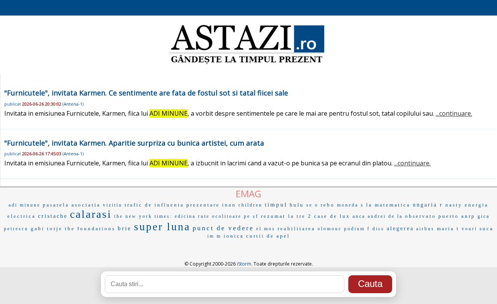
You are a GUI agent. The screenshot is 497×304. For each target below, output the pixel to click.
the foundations (90, 228)
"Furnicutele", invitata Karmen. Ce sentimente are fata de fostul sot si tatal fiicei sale (146, 92)
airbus (425, 228)
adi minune (24, 205)
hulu (297, 205)
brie (125, 228)
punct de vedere (223, 228)
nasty (453, 205)
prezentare (203, 205)
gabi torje (47, 228)
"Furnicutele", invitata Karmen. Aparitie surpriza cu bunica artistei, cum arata (134, 143)
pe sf (251, 216)
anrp (468, 216)
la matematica (388, 205)
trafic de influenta (154, 205)
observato (420, 216)
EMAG (248, 193)
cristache (53, 216)
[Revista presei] (246, 63)
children (250, 205)
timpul (276, 205)
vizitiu (112, 205)
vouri (469, 228)
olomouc (330, 228)
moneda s (350, 205)
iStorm (244, 264)
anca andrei (369, 216)
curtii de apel (268, 236)
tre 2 (304, 216)
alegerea (400, 228)
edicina (185, 216)
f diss (375, 228)
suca (487, 228)
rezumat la (277, 216)
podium (354, 228)
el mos (265, 228)
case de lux (332, 216)
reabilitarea (296, 228)
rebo (328, 205)
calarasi (91, 214)
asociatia (86, 205)
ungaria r (428, 205)
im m (214, 236)
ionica (234, 236)
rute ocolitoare (220, 216)
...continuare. (454, 113)
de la (395, 216)
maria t (448, 228)
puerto (448, 216)
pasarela (56, 205)
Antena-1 (73, 104)
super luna (162, 227)
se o (312, 205)
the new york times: (143, 216)
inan (229, 205)
